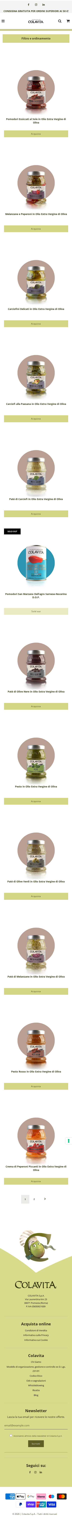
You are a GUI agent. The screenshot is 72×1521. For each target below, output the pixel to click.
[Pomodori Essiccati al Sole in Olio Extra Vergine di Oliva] (36, 85)
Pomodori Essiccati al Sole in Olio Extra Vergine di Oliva (36, 120)
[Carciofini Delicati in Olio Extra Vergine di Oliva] (36, 275)
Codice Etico (36, 1375)
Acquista (36, 133)
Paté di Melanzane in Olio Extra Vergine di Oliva (36, 976)
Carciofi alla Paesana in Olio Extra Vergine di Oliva (36, 404)
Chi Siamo (36, 1361)
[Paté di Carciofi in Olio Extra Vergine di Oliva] (36, 465)
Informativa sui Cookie (36, 1340)
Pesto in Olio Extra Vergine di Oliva (36, 786)
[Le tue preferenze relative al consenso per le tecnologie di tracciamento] (68, 1141)
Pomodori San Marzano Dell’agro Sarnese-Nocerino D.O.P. (36, 595)
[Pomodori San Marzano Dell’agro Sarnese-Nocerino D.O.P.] (36, 560)
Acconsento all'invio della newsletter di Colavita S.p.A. (37, 1436)
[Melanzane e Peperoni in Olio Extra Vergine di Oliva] (36, 180)
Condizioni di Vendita (36, 1330)
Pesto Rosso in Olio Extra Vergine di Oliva (36, 1071)
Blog (36, 1395)
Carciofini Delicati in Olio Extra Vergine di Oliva (36, 309)
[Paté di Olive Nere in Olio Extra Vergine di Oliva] (36, 658)
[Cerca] (60, 21)
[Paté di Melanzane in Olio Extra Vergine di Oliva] (36, 943)
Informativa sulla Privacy (36, 1335)
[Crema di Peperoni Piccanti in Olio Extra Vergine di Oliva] (36, 1133)
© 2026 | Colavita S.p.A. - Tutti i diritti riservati (34, 1513)
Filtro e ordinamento (36, 38)
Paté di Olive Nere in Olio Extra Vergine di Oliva (36, 691)
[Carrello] (68, 22)
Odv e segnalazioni (36, 1380)
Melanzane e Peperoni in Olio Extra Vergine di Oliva (36, 214)
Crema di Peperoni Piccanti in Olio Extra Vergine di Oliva (36, 1168)
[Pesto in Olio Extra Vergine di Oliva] (36, 753)
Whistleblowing (36, 1385)
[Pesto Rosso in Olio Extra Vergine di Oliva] (36, 1038)
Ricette (36, 1390)
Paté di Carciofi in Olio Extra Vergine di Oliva (36, 499)
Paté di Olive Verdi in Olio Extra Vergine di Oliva (36, 881)
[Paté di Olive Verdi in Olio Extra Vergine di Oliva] (36, 848)
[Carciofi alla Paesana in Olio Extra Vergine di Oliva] (36, 370)
